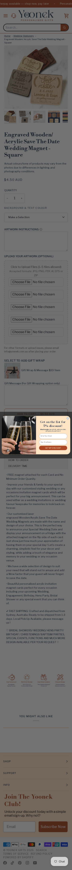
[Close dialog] (68, 418)
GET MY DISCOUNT (53, 448)
